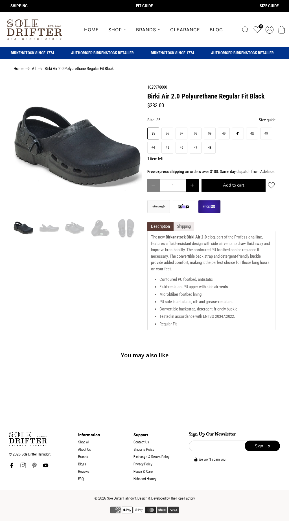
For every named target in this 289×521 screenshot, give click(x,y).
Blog (216, 29)
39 (209, 133)
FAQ (81, 479)
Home (91, 29)
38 (195, 133)
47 (195, 147)
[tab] (160, 226)
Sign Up (262, 446)
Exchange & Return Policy (151, 457)
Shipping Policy (143, 449)
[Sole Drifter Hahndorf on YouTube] (46, 467)
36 (167, 133)
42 (252, 133)
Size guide (267, 119)
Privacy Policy (142, 464)
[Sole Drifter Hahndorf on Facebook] (12, 467)
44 (153, 147)
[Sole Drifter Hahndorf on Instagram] (23, 467)
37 (181, 133)
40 (223, 133)
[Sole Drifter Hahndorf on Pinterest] (34, 467)
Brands (146, 29)
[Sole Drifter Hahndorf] (34, 30)
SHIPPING (19, 5)
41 (238, 133)
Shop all (83, 442)
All (34, 69)
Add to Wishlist (271, 185)
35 (153, 133)
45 (167, 147)
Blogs (82, 464)
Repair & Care (143, 471)
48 (209, 147)
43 (266, 133)
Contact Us (141, 442)
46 (181, 147)
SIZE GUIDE (269, 5)
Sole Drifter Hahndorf (121, 498)
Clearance (185, 29)
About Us (84, 449)
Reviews (83, 471)
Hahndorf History (144, 479)
